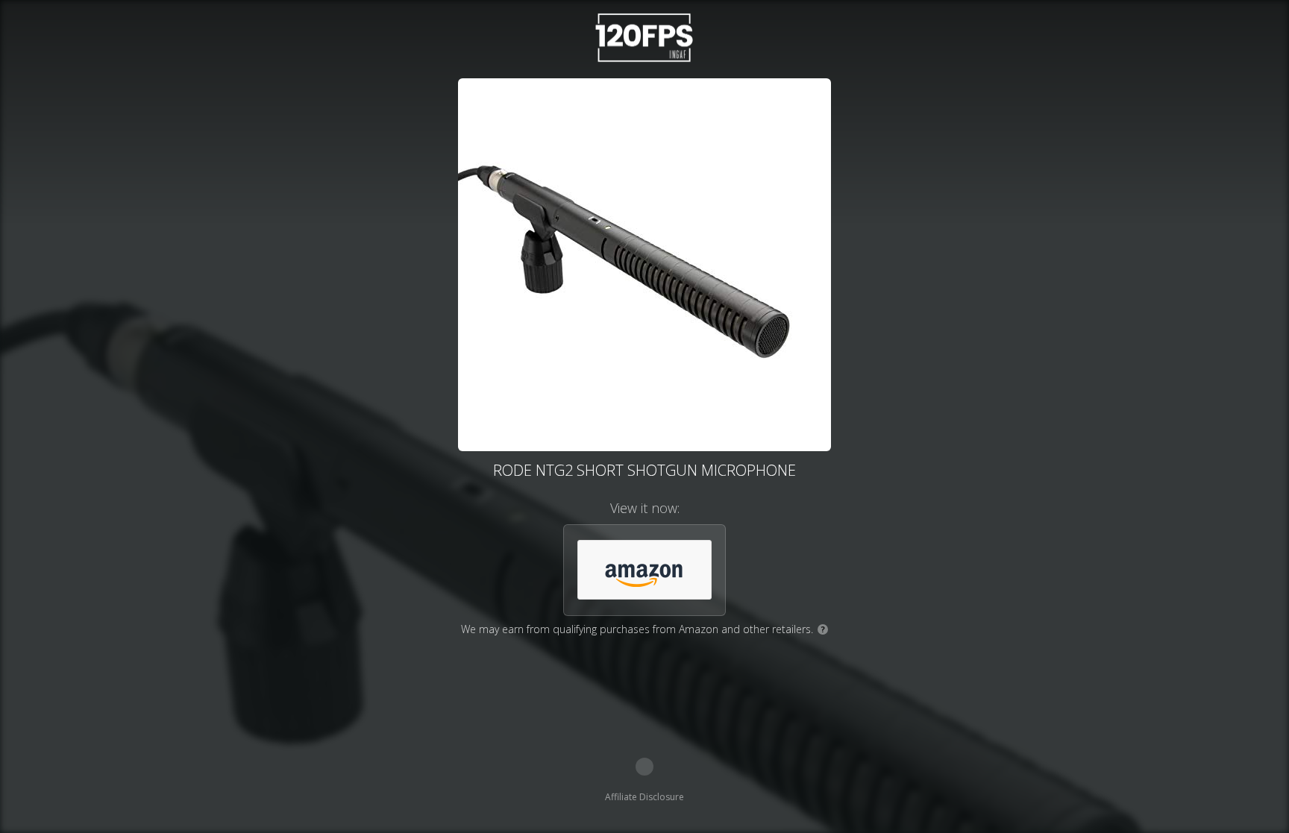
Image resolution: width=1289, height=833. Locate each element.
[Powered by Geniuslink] (644, 767)
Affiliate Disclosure (644, 796)
